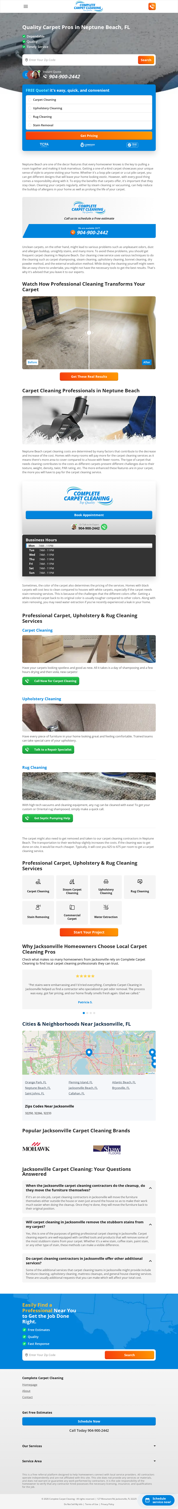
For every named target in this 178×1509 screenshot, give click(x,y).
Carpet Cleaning (44, 100)
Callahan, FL (77, 1093)
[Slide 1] (84, 1013)
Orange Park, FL (35, 1082)
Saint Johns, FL (34, 1093)
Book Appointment (89, 515)
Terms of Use (91, 1504)
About (26, 1391)
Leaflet (151, 1073)
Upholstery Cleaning (47, 108)
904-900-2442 (92, 232)
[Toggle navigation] (25, 6)
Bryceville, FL (121, 1088)
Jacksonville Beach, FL (83, 1088)
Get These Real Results (89, 376)
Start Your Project (89, 932)
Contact (27, 1397)
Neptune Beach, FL (38, 1088)
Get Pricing (89, 136)
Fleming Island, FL (81, 1082)
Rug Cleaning (42, 117)
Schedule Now (89, 1421)
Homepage (29, 1385)
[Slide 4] (94, 1013)
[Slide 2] (87, 1013)
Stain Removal (43, 125)
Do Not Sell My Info (73, 1504)
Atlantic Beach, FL (124, 1082)
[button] (89, 1052)
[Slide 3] (91, 1013)
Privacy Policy (107, 1504)
